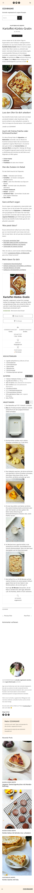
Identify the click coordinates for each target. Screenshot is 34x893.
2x (29, 376)
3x (31, 376)
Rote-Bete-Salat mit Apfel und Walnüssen (15, 242)
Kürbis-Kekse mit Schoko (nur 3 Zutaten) (16, 833)
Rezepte (21, 25)
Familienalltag (26, 705)
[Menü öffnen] (3, 3)
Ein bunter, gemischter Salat (11, 240)
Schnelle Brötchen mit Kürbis (11, 267)
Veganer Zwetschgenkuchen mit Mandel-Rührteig (17, 785)
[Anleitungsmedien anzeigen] (27, 402)
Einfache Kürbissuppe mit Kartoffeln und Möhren (17, 265)
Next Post (27, 615)
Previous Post (8, 615)
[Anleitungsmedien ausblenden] (31, 402)
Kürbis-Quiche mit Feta (10, 880)
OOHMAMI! (8, 8)
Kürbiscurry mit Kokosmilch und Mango (14, 269)
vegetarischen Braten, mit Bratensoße (18, 253)
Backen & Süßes (6, 782)
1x (26, 376)
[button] (4, 311)
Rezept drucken (18, 316)
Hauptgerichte (14, 25)
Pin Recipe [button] (19, 321)
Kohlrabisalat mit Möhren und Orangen (14, 244)
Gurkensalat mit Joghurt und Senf (13, 246)
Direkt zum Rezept (17, 35)
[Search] (19, 18)
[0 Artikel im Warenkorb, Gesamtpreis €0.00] (30, 2)
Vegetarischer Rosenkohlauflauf (12, 264)
